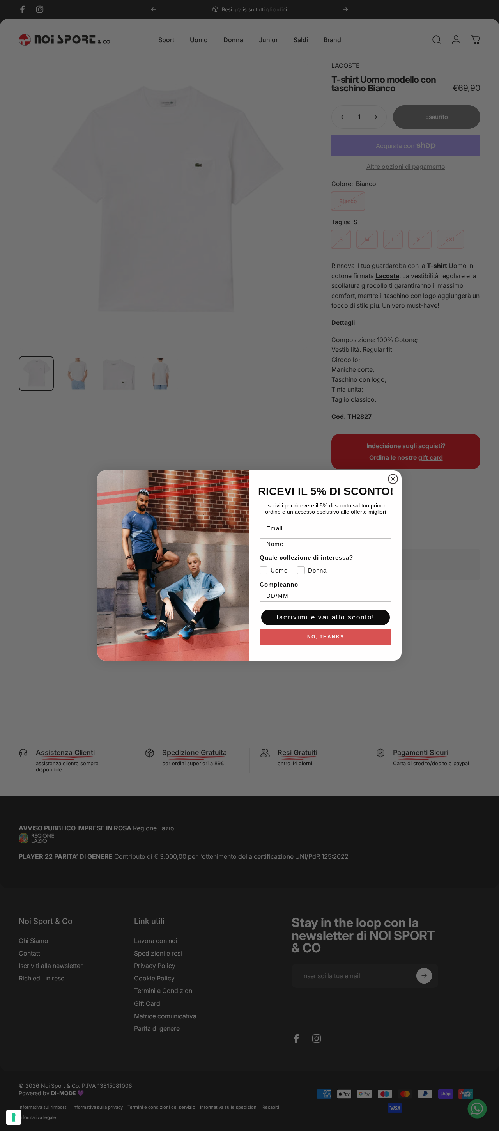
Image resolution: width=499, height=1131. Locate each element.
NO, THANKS (325, 637)
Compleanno (279, 584)
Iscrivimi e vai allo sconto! (325, 617)
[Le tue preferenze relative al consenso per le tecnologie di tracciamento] (13, 1117)
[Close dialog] (393, 479)
